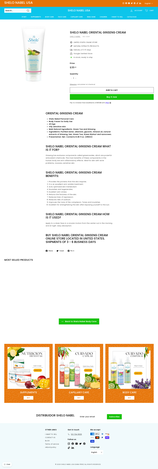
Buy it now (112, 97)
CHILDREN (103, 17)
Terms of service (52, 444)
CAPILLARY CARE (77, 17)
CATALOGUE (131, 17)
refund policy (50, 447)
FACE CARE (62, 17)
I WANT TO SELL (117, 17)
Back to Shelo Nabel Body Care (81, 321)
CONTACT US (50, 437)
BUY (28, 398)
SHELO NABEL (75, 36)
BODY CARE (49, 17)
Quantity (74, 74)
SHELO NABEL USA (79, 10)
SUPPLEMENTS (36, 17)
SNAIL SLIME (91, 17)
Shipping (73, 84)
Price (72, 63)
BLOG (47, 441)
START (24, 17)
